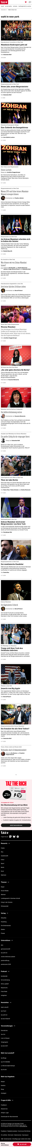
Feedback (4, 1105)
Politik (3, 848)
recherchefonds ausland (8, 956)
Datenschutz (18, 1135)
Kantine (3, 1085)
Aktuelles (3, 918)
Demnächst (4, 1030)
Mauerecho (4, 987)
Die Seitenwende (6, 925)
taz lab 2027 (4, 1046)
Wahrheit (3, 875)
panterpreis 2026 (6, 964)
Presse (3, 933)
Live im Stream (5, 1038)
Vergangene (4, 1042)
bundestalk (4, 976)
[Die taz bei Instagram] (18, 837)
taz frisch (3, 1011)
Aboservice (4, 1109)
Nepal (2, 887)
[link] (3, 6)
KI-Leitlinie (4, 1135)
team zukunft (4, 1007)
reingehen (4, 995)
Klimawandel (4, 906)
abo (2, 945)
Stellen (3, 929)
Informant (11, 1135)
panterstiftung (5, 960)
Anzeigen (3, 1093)
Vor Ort (3, 1034)
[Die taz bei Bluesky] (14, 837)
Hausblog (4, 921)
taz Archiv (4, 1069)
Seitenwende (8, 1139)
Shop (2, 1089)
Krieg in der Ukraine (6, 902)
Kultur (2, 859)
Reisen (3, 1081)
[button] (30, 2)
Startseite (3, 9)
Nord (2, 871)
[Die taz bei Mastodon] (10, 837)
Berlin (2, 867)
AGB (2, 1139)
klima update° (5, 984)
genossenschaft (5, 949)
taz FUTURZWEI (5, 1062)
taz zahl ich (4, 952)
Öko (2, 852)
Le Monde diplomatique (8, 1065)
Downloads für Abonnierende (9, 1116)
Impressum (25, 1135)
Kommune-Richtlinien (24, 1131)
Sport (2, 863)
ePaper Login (5, 1112)
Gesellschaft (4, 856)
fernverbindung (5, 980)
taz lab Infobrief (5, 1018)
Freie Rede (4, 991)
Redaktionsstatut (12, 1131)
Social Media (4, 890)
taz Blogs (3, 1058)
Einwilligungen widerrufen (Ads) (21, 1139)
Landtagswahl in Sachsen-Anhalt (10, 898)
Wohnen (3, 894)
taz (5, 832)
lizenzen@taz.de (23, 1126)
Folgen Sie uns (4, 836)
